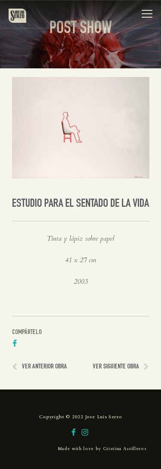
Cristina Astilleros (125, 449)
